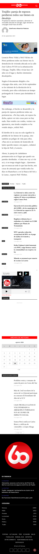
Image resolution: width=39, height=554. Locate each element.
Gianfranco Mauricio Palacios (19, 28)
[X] (19, 1)
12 (15, 356)
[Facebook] (15, 1)
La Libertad (4, 201)
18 (9, 360)
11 (9, 356)
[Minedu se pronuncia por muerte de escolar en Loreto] (7, 261)
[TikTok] (19, 550)
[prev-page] (3, 267)
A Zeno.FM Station (6, 295)
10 (4, 356)
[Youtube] (23, 1)
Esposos (18, 183)
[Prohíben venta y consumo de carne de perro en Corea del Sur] (7, 383)
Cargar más (19, 432)
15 (29, 356)
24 (4, 363)
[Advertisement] (19, 315)
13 (19, 356)
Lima (3, 241)
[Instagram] (15, 550)
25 (9, 363)
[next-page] (6, 267)
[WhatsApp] (12, 40)
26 (15, 363)
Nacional (4, 254)
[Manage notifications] (34, 550)
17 (4, 360)
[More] (16, 40)
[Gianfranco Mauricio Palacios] (5, 30)
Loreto (3, 263)
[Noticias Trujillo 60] (19, 5)
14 (24, 356)
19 (15, 360)
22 (29, 360)
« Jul (19, 369)
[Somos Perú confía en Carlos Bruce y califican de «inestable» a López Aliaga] (7, 424)
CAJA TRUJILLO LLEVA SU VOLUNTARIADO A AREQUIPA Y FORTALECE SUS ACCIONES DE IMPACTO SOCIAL (25, 410)
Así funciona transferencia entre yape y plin (17, 498)
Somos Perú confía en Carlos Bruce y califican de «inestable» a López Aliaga (24, 424)
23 (34, 360)
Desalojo (12, 183)
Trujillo (24, 183)
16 (34, 356)
